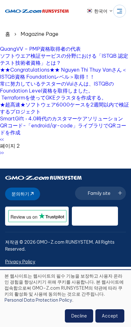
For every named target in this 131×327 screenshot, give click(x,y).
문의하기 (20, 194)
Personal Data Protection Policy (38, 300)
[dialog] (65, 298)
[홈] (37, 11)
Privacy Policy (20, 262)
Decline (79, 316)
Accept (110, 316)
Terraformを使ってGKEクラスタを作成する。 (53, 97)
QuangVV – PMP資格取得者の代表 (40, 49)
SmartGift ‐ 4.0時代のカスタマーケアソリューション (61, 118)
